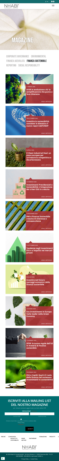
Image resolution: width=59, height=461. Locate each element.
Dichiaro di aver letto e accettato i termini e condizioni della (21, 421)
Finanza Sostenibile (37, 61)
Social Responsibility (29, 65)
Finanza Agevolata (15, 61)
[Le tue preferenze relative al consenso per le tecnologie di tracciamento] (3, 458)
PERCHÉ (3, 437)
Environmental (38, 56)
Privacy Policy (21, 422)
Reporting (11, 65)
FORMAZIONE (43, 437)
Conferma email (42, 416)
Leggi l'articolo (46, 101)
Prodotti (52, 437)
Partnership (32, 438)
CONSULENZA (12, 437)
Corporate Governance (17, 56)
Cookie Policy (34, 459)
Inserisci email (16, 416)
